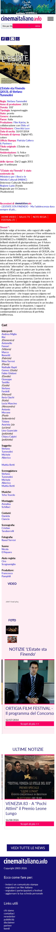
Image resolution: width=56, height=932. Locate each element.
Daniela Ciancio (6, 517)
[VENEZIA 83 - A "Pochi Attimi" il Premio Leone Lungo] (30, 777)
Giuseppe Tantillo (7, 381)
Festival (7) (8, 219)
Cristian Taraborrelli (8, 529)
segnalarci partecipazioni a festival (23, 890)
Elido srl (25, 125)
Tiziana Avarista (6, 423)
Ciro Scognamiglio (9, 563)
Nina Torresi (8, 361)
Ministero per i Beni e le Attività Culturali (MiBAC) (13, 178)
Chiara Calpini (9, 436)
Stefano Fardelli (6, 390)
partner (8, 925)
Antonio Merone (6, 411)
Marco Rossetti (6, 354)
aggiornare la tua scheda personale (24, 893)
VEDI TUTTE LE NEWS (28, 848)
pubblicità (9, 919)
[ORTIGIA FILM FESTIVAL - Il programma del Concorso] (30, 681)
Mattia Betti (8, 464)
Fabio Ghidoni (9, 373)
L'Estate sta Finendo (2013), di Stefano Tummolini (12, 91)
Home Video (8, 216)
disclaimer (9, 922)
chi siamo (9, 910)
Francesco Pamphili (7, 575)
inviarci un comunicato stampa (21, 884)
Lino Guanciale (9, 430)
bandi (7, 928)
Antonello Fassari (7, 345)
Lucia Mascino (9, 403)
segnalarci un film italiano (18, 887)
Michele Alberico (6, 456)
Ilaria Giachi (8, 397)
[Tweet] (7, 39)
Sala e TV (24, 216)
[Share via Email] (13, 39)
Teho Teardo (8, 494)
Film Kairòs (20, 122)
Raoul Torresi (9, 540)
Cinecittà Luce (22, 128)
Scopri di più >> (30, 723)
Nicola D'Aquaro (7, 551)
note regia (39, 216)
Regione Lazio (7, 185)
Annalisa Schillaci (6, 505)
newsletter (9, 916)
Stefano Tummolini (17, 101)
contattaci (9, 913)
